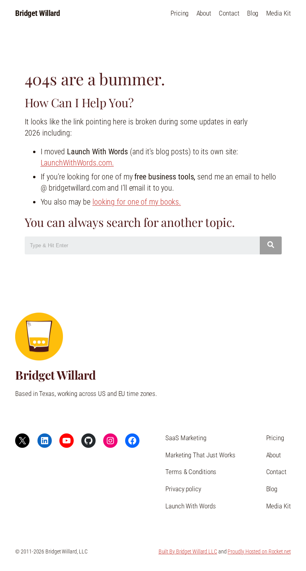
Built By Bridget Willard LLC (188, 551)
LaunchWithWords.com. (77, 162)
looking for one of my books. (136, 202)
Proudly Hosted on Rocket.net (259, 551)
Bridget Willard (37, 13)
